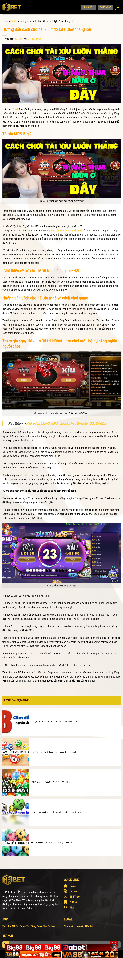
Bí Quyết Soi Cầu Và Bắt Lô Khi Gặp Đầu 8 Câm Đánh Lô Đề (54, 722)
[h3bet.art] (15, 7)
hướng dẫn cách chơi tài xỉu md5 (65, 230)
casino (73, 891)
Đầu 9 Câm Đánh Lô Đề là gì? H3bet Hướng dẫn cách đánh (53, 752)
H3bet (15, 109)
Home (5, 21)
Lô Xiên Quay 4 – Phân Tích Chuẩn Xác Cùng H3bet (51, 782)
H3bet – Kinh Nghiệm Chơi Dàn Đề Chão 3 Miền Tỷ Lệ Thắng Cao (56, 812)
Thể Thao (75, 896)
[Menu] (117, 7)
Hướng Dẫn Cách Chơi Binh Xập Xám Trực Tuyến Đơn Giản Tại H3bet (66, 423)
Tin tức (14, 21)
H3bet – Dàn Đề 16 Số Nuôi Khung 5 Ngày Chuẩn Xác (51, 843)
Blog (72, 907)
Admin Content (34, 39)
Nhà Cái (74, 901)
